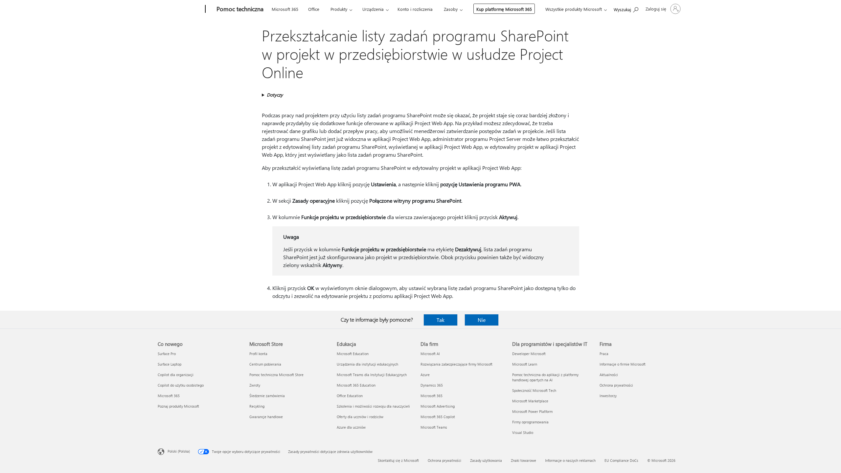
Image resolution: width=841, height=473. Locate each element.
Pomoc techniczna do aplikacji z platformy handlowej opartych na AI (545, 377)
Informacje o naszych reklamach (570, 460)
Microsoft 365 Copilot (437, 416)
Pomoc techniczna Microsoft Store (276, 374)
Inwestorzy (608, 395)
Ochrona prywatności (616, 385)
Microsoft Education (353, 353)
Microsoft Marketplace (530, 400)
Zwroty (254, 385)
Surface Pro (167, 353)
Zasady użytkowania (486, 460)
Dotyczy (275, 95)
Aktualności (609, 374)
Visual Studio (522, 432)
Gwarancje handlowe (266, 416)
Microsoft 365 (285, 9)
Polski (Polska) (179, 451)
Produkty (338, 9)
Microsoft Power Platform (532, 411)
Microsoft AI (430, 353)
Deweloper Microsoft (529, 353)
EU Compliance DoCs (621, 460)
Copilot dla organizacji (175, 374)
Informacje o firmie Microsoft (623, 364)
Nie (482, 319)
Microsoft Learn (524, 364)
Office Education (350, 395)
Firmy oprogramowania (530, 421)
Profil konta (258, 353)
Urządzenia (373, 9)
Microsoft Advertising (437, 406)
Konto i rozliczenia (415, 9)
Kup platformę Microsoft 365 (504, 9)
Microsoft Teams (433, 427)
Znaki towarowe (523, 460)
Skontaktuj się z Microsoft (398, 460)
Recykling (256, 406)
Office (313, 9)
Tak (440, 319)
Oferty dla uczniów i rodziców (360, 416)
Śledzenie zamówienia (267, 395)
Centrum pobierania (265, 364)
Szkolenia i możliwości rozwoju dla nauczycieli (373, 406)
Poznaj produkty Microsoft (178, 406)
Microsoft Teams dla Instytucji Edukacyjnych (372, 374)
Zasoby (451, 9)
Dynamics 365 (431, 385)
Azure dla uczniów (351, 427)
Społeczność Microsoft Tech (534, 390)
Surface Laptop (169, 364)
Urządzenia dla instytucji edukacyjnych (367, 364)
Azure (425, 374)
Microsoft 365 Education (356, 385)
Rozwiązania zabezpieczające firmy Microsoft (456, 364)
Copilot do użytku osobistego (181, 385)
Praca (604, 353)
